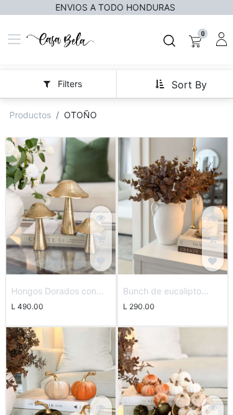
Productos (30, 115)
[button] (180, 83)
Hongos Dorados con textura (53, 292)
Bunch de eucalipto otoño (162, 292)
